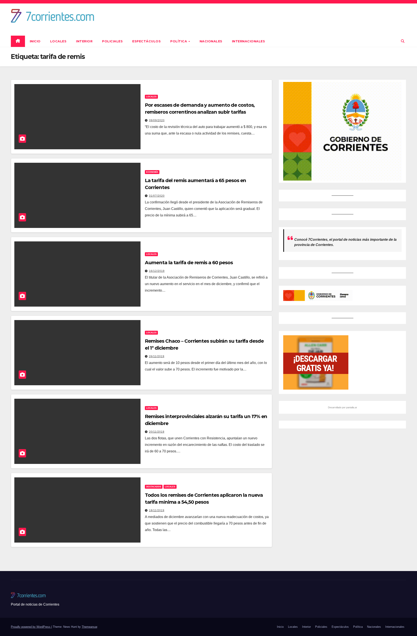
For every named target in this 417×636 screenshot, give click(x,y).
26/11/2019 (156, 356)
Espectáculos (146, 41)
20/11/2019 (156, 431)
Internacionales (248, 41)
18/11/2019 (156, 510)
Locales (58, 41)
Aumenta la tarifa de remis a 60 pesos (189, 263)
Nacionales (211, 41)
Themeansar (89, 626)
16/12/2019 (157, 270)
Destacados (153, 486)
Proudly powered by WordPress (31, 626)
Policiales (112, 41)
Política (179, 41)
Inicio (35, 41)
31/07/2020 (157, 195)
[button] (402, 41)
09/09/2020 (157, 120)
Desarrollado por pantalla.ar (342, 407)
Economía (152, 172)
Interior (84, 41)
